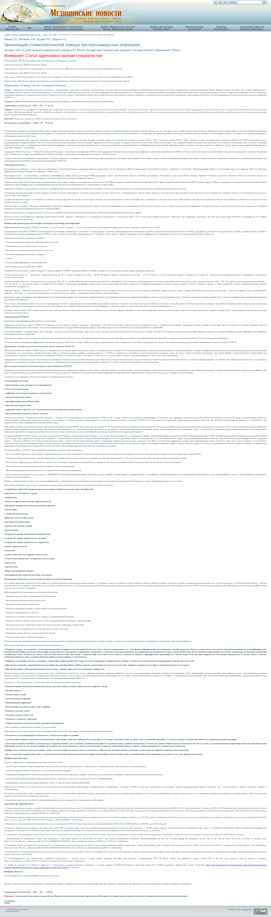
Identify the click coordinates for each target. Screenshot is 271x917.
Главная (7, 34)
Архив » (7, 903)
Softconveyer (247, 909)
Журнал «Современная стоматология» (26, 34)
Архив (45, 34)
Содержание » (10, 901)
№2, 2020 (53, 34)
